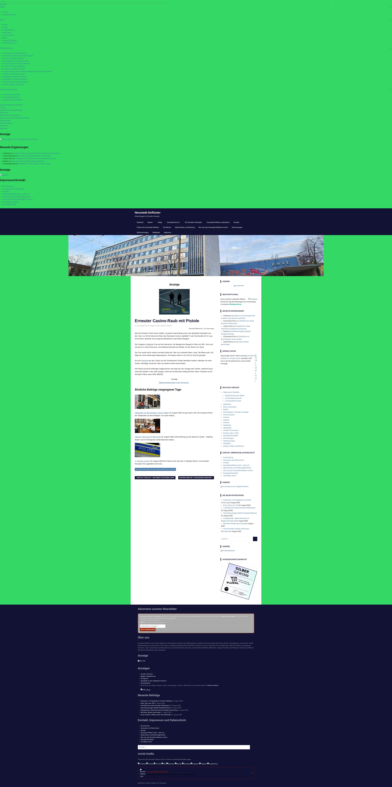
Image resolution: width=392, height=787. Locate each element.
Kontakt (3, 107)
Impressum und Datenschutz (13, 189)
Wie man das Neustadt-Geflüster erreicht (14, 118)
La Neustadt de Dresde (11, 94)
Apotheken (227, 404)
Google (205, 328)
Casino (137, 469)
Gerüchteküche (8, 30)
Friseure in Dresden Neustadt (14, 66)
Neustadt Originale (10, 40)
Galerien (226, 420)
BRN (5, 38)
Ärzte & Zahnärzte (229, 407)
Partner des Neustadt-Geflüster (11, 110)
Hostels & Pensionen (231, 430)
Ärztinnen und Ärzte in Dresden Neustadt (18, 56)
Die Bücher (4, 113)
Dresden (144, 469)
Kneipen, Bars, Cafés (231, 433)
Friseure (226, 417)
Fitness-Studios (229, 415)
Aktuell (2, 7)
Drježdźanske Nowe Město (13, 100)
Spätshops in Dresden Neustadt (14, 77)
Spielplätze (227, 428)
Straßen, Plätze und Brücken (13, 84)
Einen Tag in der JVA (230, 505)
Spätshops (227, 425)
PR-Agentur (144, 678)
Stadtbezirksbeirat (9, 15)
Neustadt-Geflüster (148, 212)
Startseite (3, 4)
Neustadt (161, 469)
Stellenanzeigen (6, 123)
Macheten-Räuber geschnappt (234, 523)
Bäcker (225, 409)
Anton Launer (155, 326)
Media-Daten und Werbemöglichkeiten (17, 197)
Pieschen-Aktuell (213, 685)
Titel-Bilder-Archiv (9, 43)
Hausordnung (8, 186)
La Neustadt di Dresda (11, 97)
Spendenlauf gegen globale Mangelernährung (27, 161)
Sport (5, 27)
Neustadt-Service (6, 48)
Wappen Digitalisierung (148, 676)
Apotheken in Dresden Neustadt (14, 53)
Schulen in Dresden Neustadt (14, 74)
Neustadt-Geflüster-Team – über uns (16, 194)
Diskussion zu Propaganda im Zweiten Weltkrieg (156, 701)
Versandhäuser (145, 683)
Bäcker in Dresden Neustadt (13, 58)
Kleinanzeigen (5, 120)
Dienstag (144, 361)
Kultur (5, 25)
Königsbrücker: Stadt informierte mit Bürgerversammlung (35, 158)
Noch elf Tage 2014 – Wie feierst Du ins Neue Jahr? (155, 478)
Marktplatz (3, 126)
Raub (173, 469)
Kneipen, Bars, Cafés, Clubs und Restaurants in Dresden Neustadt (27, 71)
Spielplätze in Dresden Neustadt (15, 79)
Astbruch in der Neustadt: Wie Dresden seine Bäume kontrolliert (36, 153)
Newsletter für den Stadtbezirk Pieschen (153, 681)
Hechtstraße (153, 469)
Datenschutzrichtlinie (228, 616)
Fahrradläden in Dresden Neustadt (15, 61)
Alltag (2, 20)
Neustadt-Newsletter (10, 202)
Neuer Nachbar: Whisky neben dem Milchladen (156, 714)
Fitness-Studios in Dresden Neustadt (16, 63)
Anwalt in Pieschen (147, 674)
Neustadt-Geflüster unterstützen (11, 105)
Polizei (5, 12)
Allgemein (3, 128)
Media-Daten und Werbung (10, 115)
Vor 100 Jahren (8, 35)
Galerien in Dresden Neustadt (14, 69)
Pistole (168, 469)
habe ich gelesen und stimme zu (153, 622)
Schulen (226, 422)
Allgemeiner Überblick (231, 392)
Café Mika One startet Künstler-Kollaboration (34, 156)
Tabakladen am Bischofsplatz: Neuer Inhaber (34, 164)
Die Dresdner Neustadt (8, 89)
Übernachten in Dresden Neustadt (15, 82)
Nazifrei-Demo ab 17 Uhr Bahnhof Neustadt (195, 478)
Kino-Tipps (7, 32)
